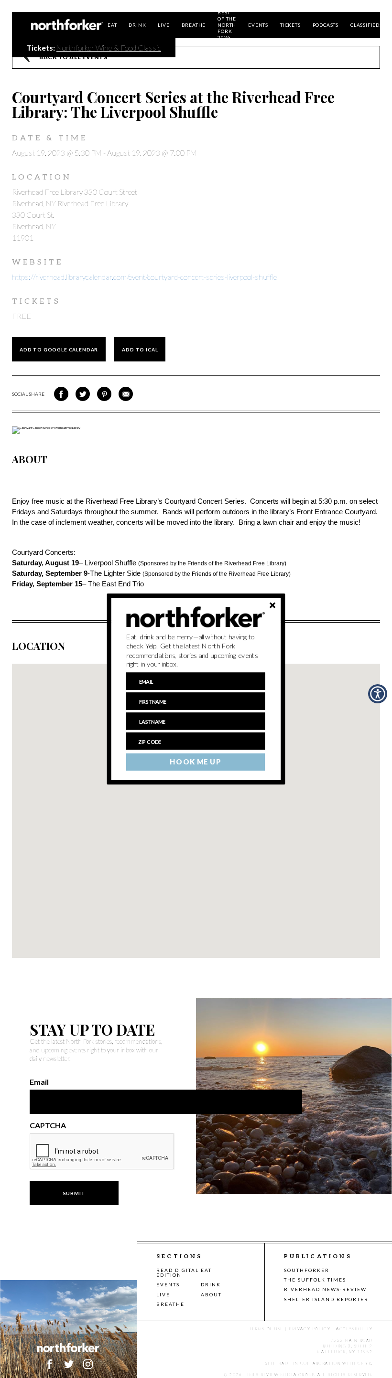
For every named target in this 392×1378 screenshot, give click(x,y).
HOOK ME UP (195, 762)
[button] (195, 651)
